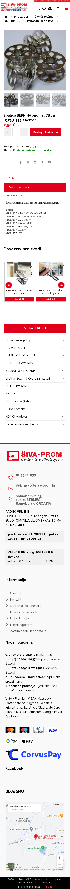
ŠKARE (10, 394)
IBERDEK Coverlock (19, 363)
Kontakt (15, 599)
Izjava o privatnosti (23, 612)
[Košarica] (57, 8)
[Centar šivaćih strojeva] (13, 7)
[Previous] (8, 285)
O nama (15, 593)
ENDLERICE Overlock (21, 355)
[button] (21, 162)
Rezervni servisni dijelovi (22, 424)
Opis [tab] (11, 178)
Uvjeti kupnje (19, 618)
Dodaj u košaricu (45, 132)
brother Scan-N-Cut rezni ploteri (28, 378)
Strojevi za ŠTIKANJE (20, 370)
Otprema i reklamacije (25, 606)
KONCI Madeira (16, 416)
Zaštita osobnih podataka (28, 631)
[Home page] (5, 16)
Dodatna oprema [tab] (18, 187)
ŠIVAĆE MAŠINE (17, 348)
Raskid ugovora (21, 625)
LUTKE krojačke (17, 386)
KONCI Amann (16, 409)
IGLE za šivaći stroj (19, 401)
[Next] (61, 285)
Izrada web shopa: (29, 886)
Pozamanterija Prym (19, 340)
